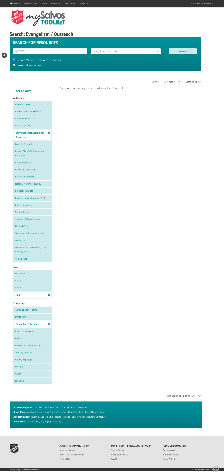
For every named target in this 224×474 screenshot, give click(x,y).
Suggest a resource (61, 417)
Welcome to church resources (29, 233)
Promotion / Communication (28, 345)
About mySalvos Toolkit (40, 417)
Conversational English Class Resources (29, 135)
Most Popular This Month (56, 412)
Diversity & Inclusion (24, 144)
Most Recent (37, 412)
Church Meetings (23, 125)
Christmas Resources (25, 118)
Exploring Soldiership (25, 170)
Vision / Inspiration (24, 360)
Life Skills (19, 381)
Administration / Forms (26, 310)
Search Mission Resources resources (39, 60)
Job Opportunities (171, 455)
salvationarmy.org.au (37, 421)
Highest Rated (97, 412)
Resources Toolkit (119, 455)
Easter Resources (23, 163)
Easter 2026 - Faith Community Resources (29, 153)
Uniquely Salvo (22, 226)
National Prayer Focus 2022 (28, 184)
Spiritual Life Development (27, 219)
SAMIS (114, 459)
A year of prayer (22, 104)
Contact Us (100, 417)
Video (18, 287)
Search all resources (29, 65)
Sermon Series (22, 212)
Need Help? (56, 3)
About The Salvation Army (71, 455)
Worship (19, 367)
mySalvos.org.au (56, 421)
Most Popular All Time (79, 412)
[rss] (4, 55)
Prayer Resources (23, 205)
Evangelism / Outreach (27, 324)
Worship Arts (21, 240)
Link (17, 295)
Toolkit (44, 3)
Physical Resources (24, 191)
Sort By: (155, 82)
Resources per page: (178, 395)
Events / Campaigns (24, 331)
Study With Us (169, 459)
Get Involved (70, 3)
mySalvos (49, 17)
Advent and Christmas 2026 (28, 111)
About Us (84, 3)
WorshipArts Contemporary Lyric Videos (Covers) (30, 249)
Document (20, 273)
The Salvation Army (201, 469)
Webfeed (35, 469)
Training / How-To (23, 352)
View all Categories (78, 407)
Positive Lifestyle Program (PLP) (30, 198)
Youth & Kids (21, 259)
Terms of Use (26, 469)
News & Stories (30, 3)
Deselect (48, 131)
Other (18, 280)
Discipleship (21, 317)
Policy (18, 338)
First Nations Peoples (25, 177)
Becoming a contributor (83, 417)
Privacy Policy (15, 469)
